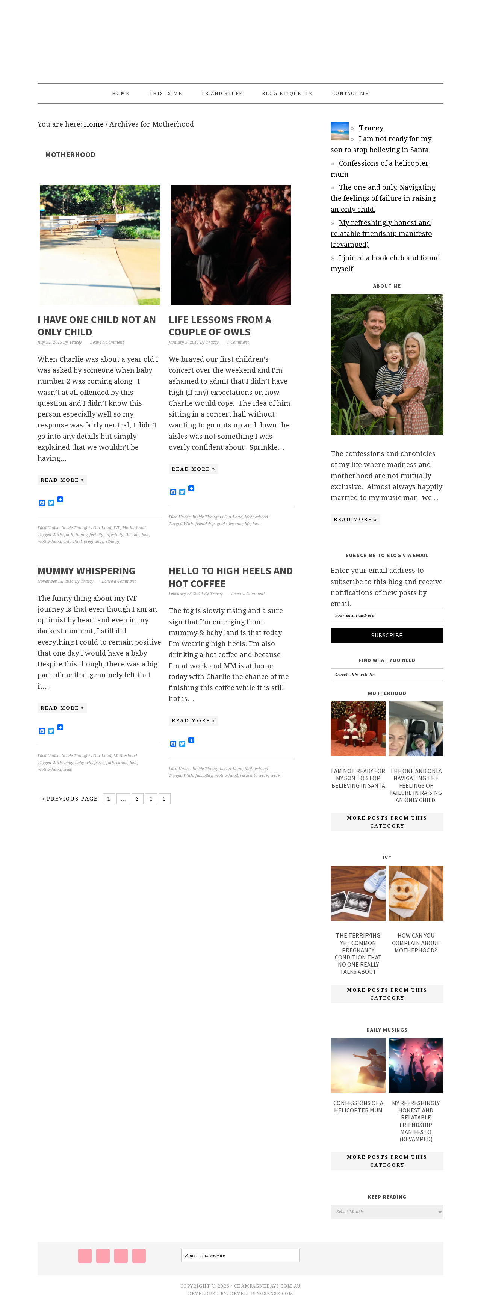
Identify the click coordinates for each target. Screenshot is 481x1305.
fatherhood (116, 762)
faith (68, 534)
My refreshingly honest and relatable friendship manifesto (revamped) (381, 234)
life (136, 534)
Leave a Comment (107, 342)
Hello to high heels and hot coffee (231, 577)
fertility (96, 534)
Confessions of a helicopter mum (358, 1106)
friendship (205, 523)
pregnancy (93, 541)
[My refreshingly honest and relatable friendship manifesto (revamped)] (416, 1090)
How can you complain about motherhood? (416, 942)
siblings (113, 541)
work (275, 775)
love (145, 534)
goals (222, 523)
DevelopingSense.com (261, 1293)
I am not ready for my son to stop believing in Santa (358, 778)
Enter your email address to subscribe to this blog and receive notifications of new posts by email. (387, 586)
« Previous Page (69, 799)
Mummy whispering (87, 570)
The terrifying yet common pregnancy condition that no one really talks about (358, 953)
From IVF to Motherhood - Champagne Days (240, 38)
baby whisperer (89, 762)
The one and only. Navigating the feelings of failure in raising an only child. (383, 198)
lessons (235, 523)
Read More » (62, 480)
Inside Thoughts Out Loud (86, 528)
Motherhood (133, 528)
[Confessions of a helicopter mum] (358, 1090)
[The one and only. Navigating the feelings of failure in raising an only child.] (416, 730)
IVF (116, 528)
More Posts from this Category (387, 822)
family (81, 534)
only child (72, 541)
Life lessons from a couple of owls (220, 326)
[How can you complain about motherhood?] (416, 895)
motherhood (49, 541)
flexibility (203, 775)
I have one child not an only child (97, 326)
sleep (67, 769)
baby (68, 762)
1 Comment (238, 342)
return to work (254, 775)
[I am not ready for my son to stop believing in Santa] (358, 730)
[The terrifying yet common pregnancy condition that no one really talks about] (358, 895)
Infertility (114, 534)
